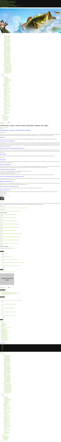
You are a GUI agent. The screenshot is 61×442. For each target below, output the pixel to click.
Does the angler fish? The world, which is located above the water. (10, 259)
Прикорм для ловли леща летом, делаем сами (8, 214)
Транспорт (4, 339)
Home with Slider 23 (7, 55)
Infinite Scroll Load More (8, 35)
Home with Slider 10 (7, 45)
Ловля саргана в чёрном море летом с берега (8, 217)
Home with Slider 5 (7, 360)
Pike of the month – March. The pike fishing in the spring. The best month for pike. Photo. (13, 262)
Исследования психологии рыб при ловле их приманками (8, 6)
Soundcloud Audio (7, 418)
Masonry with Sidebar (6, 117)
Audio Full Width (7, 100)
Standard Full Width (7, 86)
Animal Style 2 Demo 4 (8, 72)
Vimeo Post (6, 94)
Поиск (9, 122)
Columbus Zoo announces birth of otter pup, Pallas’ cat (9, 315)
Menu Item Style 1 (5, 403)
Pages (4, 110)
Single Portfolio (5, 120)
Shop (2, 121)
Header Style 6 (7, 400)
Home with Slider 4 (7, 40)
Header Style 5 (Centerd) (8, 80)
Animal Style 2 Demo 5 (8, 392)
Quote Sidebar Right (7, 106)
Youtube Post (6, 93)
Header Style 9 (7, 83)
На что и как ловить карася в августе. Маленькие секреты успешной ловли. (12, 300)
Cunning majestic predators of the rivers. (7, 256)
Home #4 (4, 383)
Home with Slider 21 (7, 53)
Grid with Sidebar (5, 438)
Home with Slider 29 (7, 60)
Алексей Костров (4, 127)
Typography (5, 114)
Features (3, 395)
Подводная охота (4, 330)
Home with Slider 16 (7, 369)
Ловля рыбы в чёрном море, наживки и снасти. (8, 220)
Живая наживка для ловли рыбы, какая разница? (9, 227)
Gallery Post (5, 89)
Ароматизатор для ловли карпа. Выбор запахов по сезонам (11, 233)
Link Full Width (7, 427)
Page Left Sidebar (7, 112)
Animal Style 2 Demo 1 (8, 389)
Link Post (4, 426)
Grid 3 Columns (5, 118)
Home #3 (4, 54)
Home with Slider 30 (7, 380)
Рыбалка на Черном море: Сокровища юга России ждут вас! (10, 293)
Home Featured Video (8, 63)
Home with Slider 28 (7, 59)
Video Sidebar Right (7, 97)
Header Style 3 (7, 398)
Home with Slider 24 (7, 56)
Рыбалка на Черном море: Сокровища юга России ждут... (8, 2)
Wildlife (3, 73)
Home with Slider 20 (7, 372)
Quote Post (4, 103)
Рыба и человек (4, 334)
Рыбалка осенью (5, 338)
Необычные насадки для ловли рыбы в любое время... (10, 239)
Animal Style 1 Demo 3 (8, 67)
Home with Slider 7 (7, 42)
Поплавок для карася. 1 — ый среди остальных (8, 243)
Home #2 (4, 44)
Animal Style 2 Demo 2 (8, 70)
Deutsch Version (4, 322)
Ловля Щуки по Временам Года (4, 3)
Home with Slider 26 (7, 377)
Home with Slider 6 (7, 41)
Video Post (4, 412)
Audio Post (4, 98)
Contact (6, 111)
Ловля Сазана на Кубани (3, 0)
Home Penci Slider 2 (7, 62)
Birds (3, 321)
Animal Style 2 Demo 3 (8, 71)
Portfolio (3, 115)
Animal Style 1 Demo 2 (8, 386)
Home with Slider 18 (7, 51)
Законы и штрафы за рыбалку (6, 327)
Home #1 (4, 354)
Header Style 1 (7, 77)
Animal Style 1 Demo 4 (8, 68)
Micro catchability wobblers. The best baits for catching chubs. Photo (10, 265)
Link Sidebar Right (7, 429)
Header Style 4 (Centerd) (8, 79)
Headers (4, 76)
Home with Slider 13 (7, 47)
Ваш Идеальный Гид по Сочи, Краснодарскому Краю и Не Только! (11, 292)
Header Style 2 (7, 397)
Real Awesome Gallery (6, 84)
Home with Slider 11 (7, 46)
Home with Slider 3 (7, 39)
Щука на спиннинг (5, 340)
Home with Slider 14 (7, 48)
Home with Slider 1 (7, 357)
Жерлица (3, 326)
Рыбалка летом (4, 336)
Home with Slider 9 (7, 363)
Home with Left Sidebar (8, 65)
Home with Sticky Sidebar (8, 64)
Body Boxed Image (7, 36)
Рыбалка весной (5, 335)
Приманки (4, 331)
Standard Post (5, 85)
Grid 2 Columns (5, 119)
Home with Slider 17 (7, 50)
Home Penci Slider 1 (7, 61)
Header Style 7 (7, 401)
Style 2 (6, 90)
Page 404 (6, 113)
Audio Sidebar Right (7, 102)
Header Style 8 (7, 82)
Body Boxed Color (7, 37)
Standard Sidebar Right (8, 88)
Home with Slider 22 (7, 374)
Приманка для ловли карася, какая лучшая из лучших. (10, 236)
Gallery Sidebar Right (8, 92)
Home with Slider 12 (7, 366)
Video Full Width (7, 95)
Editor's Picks (4, 324)
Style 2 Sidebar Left (7, 87)
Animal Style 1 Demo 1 (8, 66)
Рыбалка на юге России (5, 337)
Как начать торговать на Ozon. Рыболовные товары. (7, 4)
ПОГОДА (4, 329)
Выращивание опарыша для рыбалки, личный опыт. (9, 223)
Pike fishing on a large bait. (5, 253)
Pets (2, 75)
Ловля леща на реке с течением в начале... (7, 230)
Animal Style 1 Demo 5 (8, 69)
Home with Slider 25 (7, 57)
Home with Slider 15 (7, 49)
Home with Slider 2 (7, 38)
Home (2, 34)
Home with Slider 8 (7, 43)
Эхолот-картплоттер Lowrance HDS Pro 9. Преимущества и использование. (10, 5)
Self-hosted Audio (7, 99)
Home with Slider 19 (7, 371)
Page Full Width (7, 432)
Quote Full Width (7, 104)
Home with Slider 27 (7, 58)
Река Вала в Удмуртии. (5, 332)
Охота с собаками (5, 328)
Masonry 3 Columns (6, 435)
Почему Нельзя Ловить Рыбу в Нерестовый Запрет (7, 1)
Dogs (3, 323)
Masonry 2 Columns (6, 116)
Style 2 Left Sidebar (7, 91)
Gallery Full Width (7, 409)
